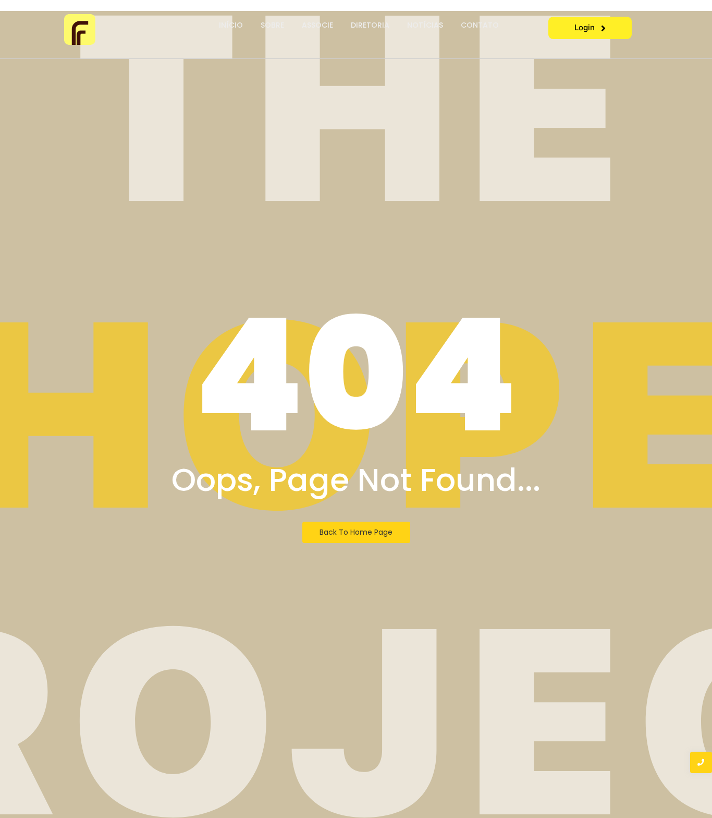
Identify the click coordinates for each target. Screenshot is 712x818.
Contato (480, 25)
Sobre (272, 25)
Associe (317, 25)
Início (231, 25)
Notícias (425, 25)
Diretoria (370, 25)
